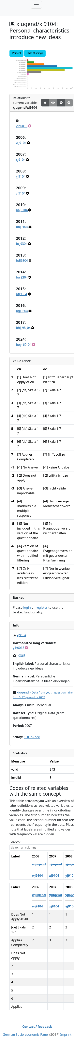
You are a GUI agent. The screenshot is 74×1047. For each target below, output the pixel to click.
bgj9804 (22, 311)
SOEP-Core (32, 737)
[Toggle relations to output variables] (61, 102)
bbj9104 (22, 227)
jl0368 (21, 655)
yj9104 (20, 176)
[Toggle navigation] (36, 5)
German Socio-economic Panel (26, 1034)
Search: (15, 842)
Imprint (65, 1034)
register (42, 607)
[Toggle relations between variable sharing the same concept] (45, 102)
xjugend (55, 864)
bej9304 (22, 277)
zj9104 (20, 193)
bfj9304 (21, 294)
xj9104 (20, 159)
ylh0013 (21, 126)
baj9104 (22, 210)
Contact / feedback (37, 1026)
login (27, 607)
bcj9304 (21, 243)
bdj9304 (22, 260)
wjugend (39, 864)
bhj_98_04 (23, 328)
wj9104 (21, 143)
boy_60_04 (23, 344)
